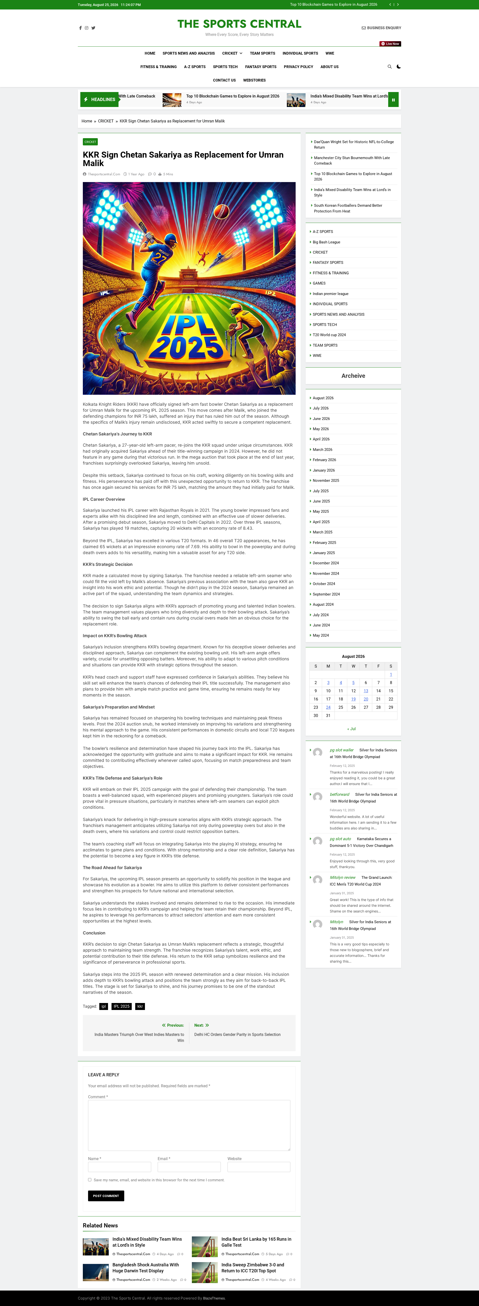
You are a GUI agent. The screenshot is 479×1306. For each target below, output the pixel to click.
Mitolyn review (342, 877)
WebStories (254, 80)
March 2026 (322, 449)
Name (94, 1158)
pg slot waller (341, 750)
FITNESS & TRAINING (158, 67)
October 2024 (324, 584)
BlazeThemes (214, 1298)
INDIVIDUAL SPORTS (300, 53)
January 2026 (324, 470)
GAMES (319, 283)
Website (234, 1158)
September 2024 (326, 594)
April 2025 (321, 522)
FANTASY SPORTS (260, 67)
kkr (140, 1006)
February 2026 (324, 460)
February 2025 (324, 542)
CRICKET (230, 53)
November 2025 (326, 480)
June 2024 (321, 625)
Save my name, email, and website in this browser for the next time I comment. (159, 1180)
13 (366, 691)
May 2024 (321, 635)
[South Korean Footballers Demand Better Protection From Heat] (350, 102)
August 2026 (323, 398)
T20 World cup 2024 (329, 335)
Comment (98, 1097)
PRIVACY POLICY (298, 67)
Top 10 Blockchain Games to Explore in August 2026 (163, 96)
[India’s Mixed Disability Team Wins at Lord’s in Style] (227, 102)
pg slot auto (340, 838)
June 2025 (321, 501)
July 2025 (321, 491)
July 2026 (321, 408)
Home (150, 53)
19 (353, 699)
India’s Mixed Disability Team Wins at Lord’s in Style (334, 5)
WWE (330, 53)
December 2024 (326, 563)
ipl (104, 1006)
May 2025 (321, 511)
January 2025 (324, 553)
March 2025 (322, 532)
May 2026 (321, 429)
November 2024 (326, 573)
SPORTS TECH (225, 67)
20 (366, 699)
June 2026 (321, 418)
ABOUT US (330, 67)
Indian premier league (331, 294)
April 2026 (321, 439)
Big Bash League (326, 242)
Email (164, 1158)
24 (328, 707)
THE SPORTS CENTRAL (239, 24)
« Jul (351, 728)
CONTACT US (224, 80)
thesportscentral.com (104, 174)
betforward (339, 794)
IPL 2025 (121, 1006)
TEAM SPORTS (262, 53)
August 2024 (323, 604)
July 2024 (321, 615)
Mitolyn (336, 921)
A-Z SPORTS (195, 67)
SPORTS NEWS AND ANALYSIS (189, 53)
